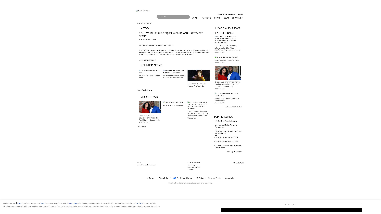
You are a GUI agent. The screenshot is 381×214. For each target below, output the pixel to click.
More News (142, 126)
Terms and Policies (214, 178)
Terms (42, 203)
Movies (195, 18)
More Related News (145, 90)
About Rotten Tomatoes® (146, 165)
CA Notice (200, 178)
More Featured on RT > (234, 107)
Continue (291, 210)
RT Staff (143, 39)
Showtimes (237, 18)
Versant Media (189, 183)
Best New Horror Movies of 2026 (227, 141)
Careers (190, 170)
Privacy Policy (164, 178)
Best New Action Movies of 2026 (227, 137)
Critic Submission (194, 162)
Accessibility (229, 178)
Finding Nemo (174, 50)
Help (139, 162)
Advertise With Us (194, 167)
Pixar (148, 52)
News (226, 18)
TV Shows (206, 18)
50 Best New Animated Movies (226, 121)
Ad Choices (150, 178)
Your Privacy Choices (184, 178)
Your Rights (139, 203)
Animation (153, 45)
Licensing (191, 165)
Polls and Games (165, 45)
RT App (217, 18)
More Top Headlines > (234, 152)
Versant (19, 203)
